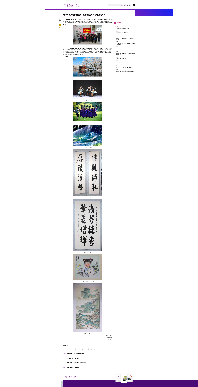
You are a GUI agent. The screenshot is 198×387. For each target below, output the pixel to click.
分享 (60, 27)
